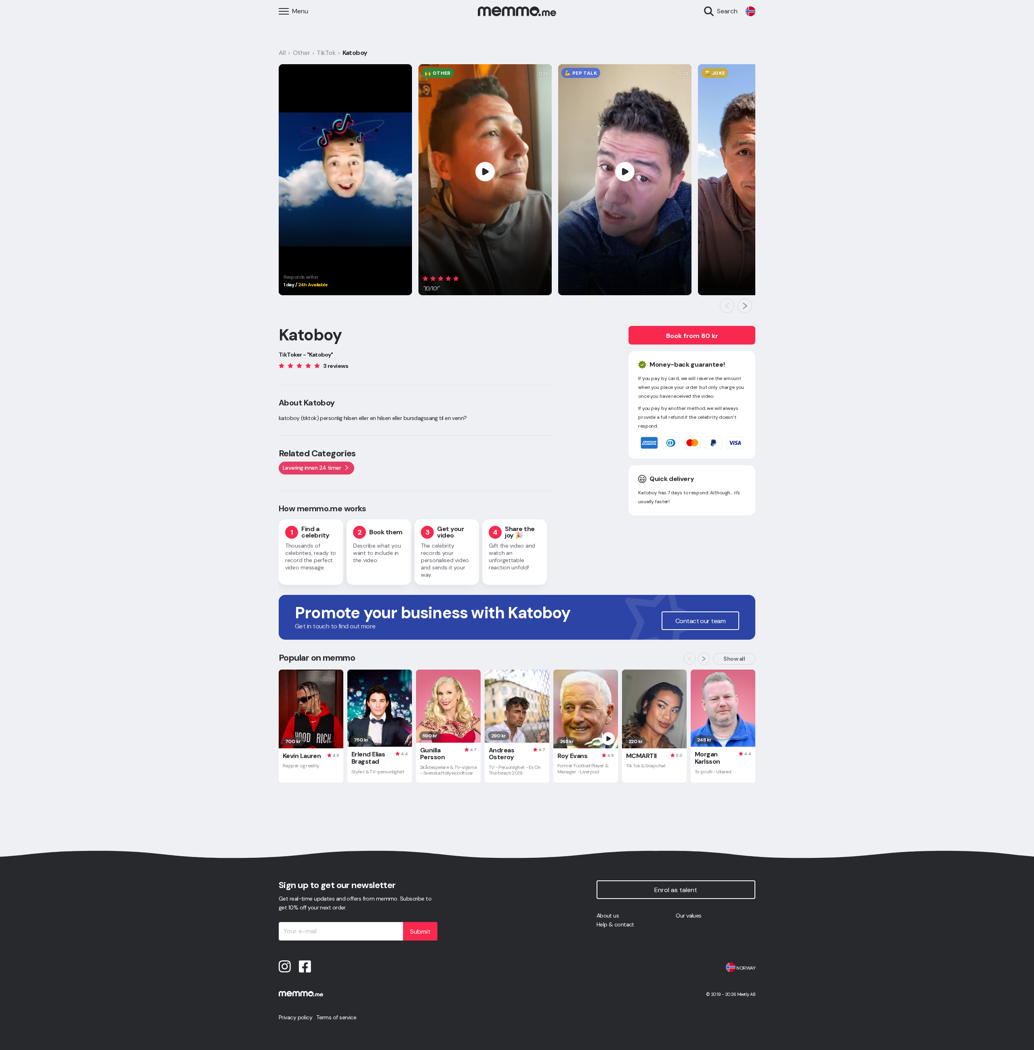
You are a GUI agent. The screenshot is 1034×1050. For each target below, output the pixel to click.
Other (301, 52)
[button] (442, 282)
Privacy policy (295, 1017)
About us (608, 915)
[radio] (425, 278)
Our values (688, 915)
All (282, 52)
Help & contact (615, 924)
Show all (734, 658)
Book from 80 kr (692, 336)
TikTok (326, 52)
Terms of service (336, 1017)
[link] (750, 11)
